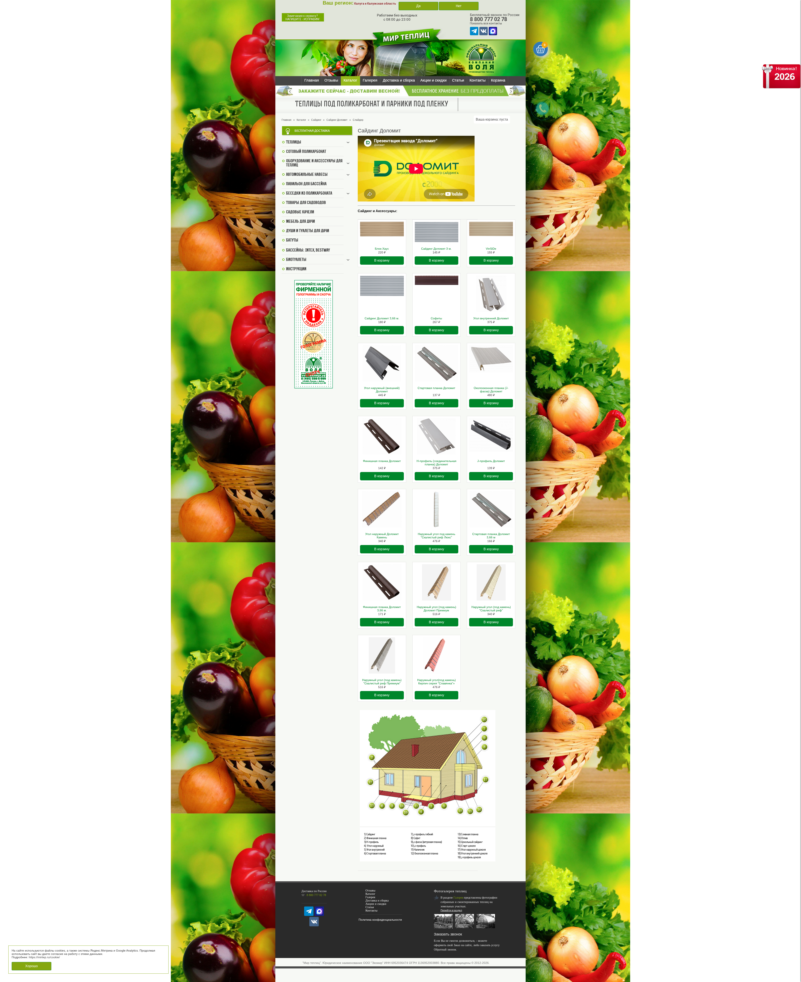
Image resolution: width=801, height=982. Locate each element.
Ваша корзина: (492, 119)
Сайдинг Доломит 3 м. (436, 248)
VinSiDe (491, 248)
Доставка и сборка (399, 80)
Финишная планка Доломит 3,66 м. (382, 608)
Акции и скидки (433, 80)
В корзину (381, 260)
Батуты (292, 240)
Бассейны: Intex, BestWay (308, 250)
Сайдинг (316, 119)
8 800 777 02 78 (488, 19)
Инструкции (296, 269)
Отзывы (331, 80)
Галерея (370, 80)
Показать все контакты (486, 23)
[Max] (493, 31)
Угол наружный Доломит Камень (382, 535)
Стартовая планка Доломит (436, 388)
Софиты (436, 318)
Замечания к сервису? (302, 17)
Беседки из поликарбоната (309, 193)
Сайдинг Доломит (337, 119)
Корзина (498, 80)
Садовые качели (300, 212)
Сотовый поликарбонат (306, 152)
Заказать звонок (448, 934)
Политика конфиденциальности (380, 919)
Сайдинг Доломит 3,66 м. (382, 318)
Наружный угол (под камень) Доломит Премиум (436, 608)
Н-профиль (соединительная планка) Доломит (436, 462)
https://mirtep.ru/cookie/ (44, 957)
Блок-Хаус (382, 248)
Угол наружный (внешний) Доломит (382, 389)
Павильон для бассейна (306, 184)
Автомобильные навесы (306, 175)
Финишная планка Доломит (382, 461)
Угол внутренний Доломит (491, 318)
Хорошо (31, 966)
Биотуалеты (296, 260)
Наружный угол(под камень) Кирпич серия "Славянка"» (436, 681)
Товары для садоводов (306, 203)
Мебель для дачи (300, 222)
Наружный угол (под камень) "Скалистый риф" (491, 608)
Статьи (458, 80)
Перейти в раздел (451, 910)
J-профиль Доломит (491, 461)
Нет (458, 6)
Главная (311, 80)
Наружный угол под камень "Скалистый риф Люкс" (436, 535)
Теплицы (293, 142)
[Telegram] (474, 31)
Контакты (478, 80)
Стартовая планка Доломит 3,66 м (491, 535)
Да (418, 6)
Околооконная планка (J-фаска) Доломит (491, 389)
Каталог (350, 80)
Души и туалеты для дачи (307, 231)
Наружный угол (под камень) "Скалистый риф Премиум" (382, 681)
